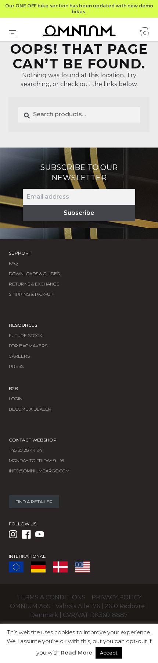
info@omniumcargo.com (39, 471)
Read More (76, 652)
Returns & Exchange (34, 284)
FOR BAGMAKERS (28, 345)
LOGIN (15, 398)
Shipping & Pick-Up (31, 294)
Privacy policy (116, 597)
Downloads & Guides (34, 273)
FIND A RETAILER (34, 501)
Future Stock (25, 335)
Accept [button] (109, 653)
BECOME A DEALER (30, 409)
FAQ (13, 263)
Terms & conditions (51, 597)
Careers (19, 356)
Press (16, 366)
